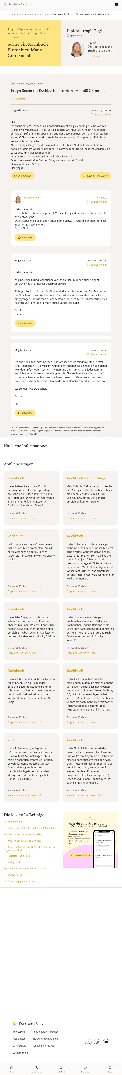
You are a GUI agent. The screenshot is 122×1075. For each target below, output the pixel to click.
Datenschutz (19, 1045)
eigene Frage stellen (97, 175)
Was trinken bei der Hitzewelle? (24, 834)
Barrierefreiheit (21, 1052)
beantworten (24, 175)
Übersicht (20, 98)
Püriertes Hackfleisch (19, 855)
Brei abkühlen (15, 821)
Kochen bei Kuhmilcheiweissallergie (27, 868)
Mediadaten (19, 1038)
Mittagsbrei (14, 862)
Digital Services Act (44, 1045)
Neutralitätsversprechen (45, 1031)
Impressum (19, 1031)
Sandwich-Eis (15, 874)
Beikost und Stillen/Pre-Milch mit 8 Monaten (31, 827)
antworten (27, 237)
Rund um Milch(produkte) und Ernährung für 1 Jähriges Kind (33, 849)
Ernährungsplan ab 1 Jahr (21, 881)
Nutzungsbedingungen (45, 1038)
